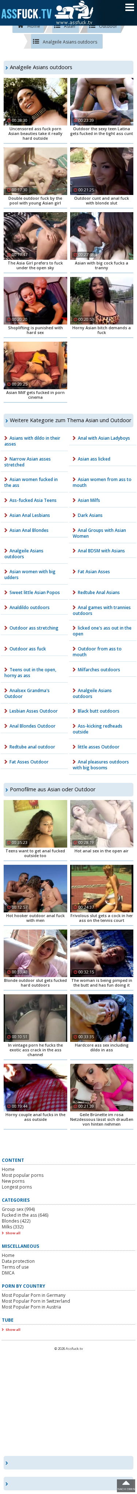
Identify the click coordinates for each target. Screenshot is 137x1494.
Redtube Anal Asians (99, 592)
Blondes (16, 1221)
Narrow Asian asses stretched (27, 462)
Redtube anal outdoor (32, 747)
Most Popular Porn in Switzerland (36, 1301)
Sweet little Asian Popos (34, 592)
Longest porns (17, 1187)
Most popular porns (22, 1175)
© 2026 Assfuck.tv (68, 1348)
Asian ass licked (94, 459)
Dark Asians (90, 515)
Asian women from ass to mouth (102, 482)
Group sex (18, 1209)
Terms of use (15, 1267)
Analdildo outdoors (29, 607)
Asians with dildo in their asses (32, 441)
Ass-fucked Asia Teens (33, 500)
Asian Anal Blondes (29, 530)
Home (8, 1169)
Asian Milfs (89, 500)
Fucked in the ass (25, 1215)
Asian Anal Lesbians (29, 515)
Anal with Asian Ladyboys (104, 438)
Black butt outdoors (98, 711)
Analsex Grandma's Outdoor (27, 693)
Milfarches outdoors (99, 670)
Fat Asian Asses (94, 571)
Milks (12, 1227)
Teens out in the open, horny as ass (30, 673)
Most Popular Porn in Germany (33, 1295)
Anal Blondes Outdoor (32, 726)
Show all (12, 1233)
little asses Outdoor (98, 747)
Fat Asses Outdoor (29, 762)
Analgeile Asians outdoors (23, 554)
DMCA (8, 1273)
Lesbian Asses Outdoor (33, 711)
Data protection (18, 1261)
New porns (13, 1181)
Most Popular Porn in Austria (31, 1307)
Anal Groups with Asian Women (99, 533)
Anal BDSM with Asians (101, 551)
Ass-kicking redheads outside (97, 729)
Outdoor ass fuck (27, 649)
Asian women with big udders (30, 574)
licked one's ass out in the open (102, 631)
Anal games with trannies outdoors (102, 610)
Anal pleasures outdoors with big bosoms (101, 765)
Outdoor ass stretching (33, 628)
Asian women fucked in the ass (31, 482)
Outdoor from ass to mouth (97, 652)
